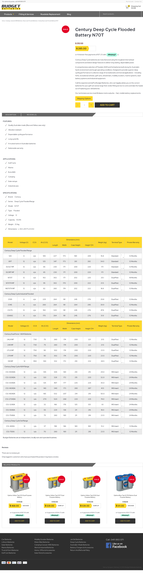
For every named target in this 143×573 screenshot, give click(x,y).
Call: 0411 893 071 (115, 539)
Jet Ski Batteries (76, 539)
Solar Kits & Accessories (43, 553)
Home (1, 20)
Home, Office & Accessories (44, 550)
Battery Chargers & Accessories (81, 547)
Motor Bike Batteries (42, 542)
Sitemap (116, 567)
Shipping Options (83, 98)
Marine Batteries (8, 547)
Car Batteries (6, 539)
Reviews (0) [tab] (30, 115)
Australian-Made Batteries (80, 545)
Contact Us (138, 1)
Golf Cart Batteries (9, 553)
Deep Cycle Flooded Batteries (28, 20)
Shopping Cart (136, 6)
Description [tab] (9, 115)
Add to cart (106, 105)
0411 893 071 (21, 1)
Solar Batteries (7, 545)
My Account (129, 1)
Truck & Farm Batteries (10, 550)
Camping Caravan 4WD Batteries (46, 545)
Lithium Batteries (8, 542)
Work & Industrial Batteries (44, 547)
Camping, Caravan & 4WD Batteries (12, 20)
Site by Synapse (108, 567)
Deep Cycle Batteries (78, 542)
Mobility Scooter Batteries (43, 539)
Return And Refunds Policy (80, 550)
